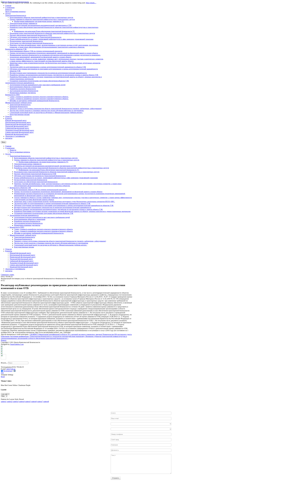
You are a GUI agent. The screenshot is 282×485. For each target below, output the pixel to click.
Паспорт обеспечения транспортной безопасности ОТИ (35, 174)
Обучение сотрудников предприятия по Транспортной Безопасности (40, 176)
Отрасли (8, 249)
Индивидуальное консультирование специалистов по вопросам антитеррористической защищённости (52, 207)
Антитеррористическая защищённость (24, 215)
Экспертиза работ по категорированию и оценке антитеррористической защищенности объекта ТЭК (52, 203)
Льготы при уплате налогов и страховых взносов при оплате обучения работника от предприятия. (51, 243)
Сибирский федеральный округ (21, 261)
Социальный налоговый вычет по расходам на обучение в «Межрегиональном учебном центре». (50, 245)
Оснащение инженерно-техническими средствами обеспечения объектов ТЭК (43, 213)
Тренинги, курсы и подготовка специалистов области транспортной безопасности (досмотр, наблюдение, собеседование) (60, 241)
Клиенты (8, 251)
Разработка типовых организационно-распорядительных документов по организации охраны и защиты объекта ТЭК (58, 209)
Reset (3, 377)
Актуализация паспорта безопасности (28, 223)
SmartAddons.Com (17, 344)
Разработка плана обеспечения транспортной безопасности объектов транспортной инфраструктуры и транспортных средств (61, 168)
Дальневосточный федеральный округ (24, 263)
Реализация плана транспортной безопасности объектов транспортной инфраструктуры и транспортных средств (56, 172)
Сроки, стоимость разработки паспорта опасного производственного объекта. (43, 229)
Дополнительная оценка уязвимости (28, 164)
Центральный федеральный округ (22, 255)
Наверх (3, 340)
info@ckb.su (10, 369)
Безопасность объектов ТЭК (20, 188)
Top (2, 373)
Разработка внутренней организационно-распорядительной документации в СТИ (45, 166)
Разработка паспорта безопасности (27, 221)
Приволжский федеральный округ (23, 257)
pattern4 (22, 401)
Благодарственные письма (24, 247)
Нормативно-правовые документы (27, 225)
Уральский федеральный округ (21, 259)
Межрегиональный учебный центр (23, 235)
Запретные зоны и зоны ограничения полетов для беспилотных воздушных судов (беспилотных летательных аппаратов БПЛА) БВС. (64, 201)
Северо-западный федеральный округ (24, 265)
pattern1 (3, 401)
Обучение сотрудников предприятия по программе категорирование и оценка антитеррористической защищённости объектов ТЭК (63, 205)
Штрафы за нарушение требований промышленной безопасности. (39, 233)
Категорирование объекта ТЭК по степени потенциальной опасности (40, 190)
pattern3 (16, 401)
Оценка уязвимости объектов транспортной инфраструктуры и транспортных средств (46, 160)
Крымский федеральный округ (21, 267)
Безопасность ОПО (17, 227)
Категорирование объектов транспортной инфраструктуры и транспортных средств (46, 158)
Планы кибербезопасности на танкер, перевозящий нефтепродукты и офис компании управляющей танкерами (56, 178)
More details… (91, 3)
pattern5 (28, 401)
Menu (3, 142)
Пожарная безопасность (23, 239)
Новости (13, 150)
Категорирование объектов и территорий (29, 219)
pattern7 (40, 401)
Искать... (4, 363)
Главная (8, 146)
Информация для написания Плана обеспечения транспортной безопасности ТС (49, 170)
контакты (8, 271)
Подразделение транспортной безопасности (30, 180)
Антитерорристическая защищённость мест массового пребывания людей (42, 217)
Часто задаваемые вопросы (20, 152)
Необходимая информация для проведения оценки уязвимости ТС (43, 162)
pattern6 (34, 401)
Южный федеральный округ (20, 253)
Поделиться (7, 371)
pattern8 (46, 401)
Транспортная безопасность (20, 156)
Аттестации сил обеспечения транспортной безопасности (36, 182)
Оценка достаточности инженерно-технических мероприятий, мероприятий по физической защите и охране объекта (58, 192)
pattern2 (10, 401)
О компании (10, 148)
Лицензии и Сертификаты (15, 269)
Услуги (8, 154)
